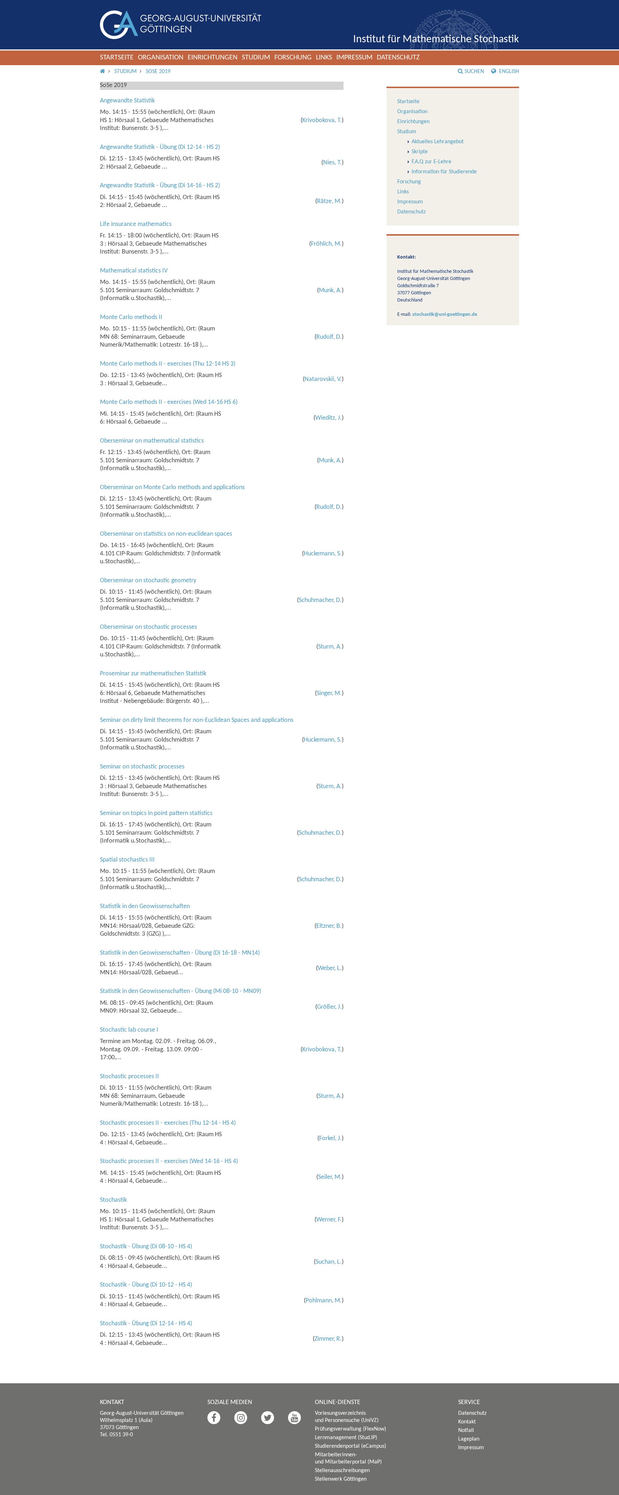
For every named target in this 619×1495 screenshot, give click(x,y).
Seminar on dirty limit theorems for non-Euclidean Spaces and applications (196, 720)
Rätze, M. (329, 201)
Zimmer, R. (328, 1339)
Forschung (293, 57)
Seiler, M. (330, 1177)
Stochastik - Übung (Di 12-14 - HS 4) (146, 1323)
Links (324, 57)
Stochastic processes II (129, 1076)
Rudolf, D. (329, 337)
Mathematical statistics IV (134, 270)
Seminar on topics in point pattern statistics (156, 813)
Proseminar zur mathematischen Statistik (153, 673)
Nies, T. (332, 162)
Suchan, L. (329, 1262)
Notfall (466, 1430)
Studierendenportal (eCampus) (350, 1446)
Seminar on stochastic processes (142, 766)
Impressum (354, 57)
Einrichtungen (212, 57)
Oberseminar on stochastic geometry (148, 580)
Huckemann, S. (323, 553)
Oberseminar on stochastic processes (148, 627)
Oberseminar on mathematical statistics (152, 441)
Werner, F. (329, 1219)
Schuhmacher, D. (320, 600)
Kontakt (467, 1422)
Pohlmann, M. (324, 1300)
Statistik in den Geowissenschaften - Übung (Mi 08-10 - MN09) (180, 991)
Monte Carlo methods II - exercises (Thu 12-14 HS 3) (167, 364)
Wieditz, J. (328, 418)
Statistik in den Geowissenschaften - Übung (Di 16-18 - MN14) (180, 953)
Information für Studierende (444, 172)
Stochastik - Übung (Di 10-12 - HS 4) (146, 1285)
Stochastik (113, 1200)
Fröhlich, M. (326, 244)
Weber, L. (330, 968)
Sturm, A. (330, 646)
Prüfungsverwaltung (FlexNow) (350, 1429)
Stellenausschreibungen (342, 1471)
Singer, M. (329, 693)
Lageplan (468, 1439)
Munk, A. (330, 290)
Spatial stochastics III (127, 860)
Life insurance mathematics (136, 224)
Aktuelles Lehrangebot (438, 142)
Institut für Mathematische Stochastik (436, 39)
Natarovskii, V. (323, 379)
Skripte (420, 152)
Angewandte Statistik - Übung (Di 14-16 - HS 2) (160, 185)
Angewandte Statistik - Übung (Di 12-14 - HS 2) (160, 147)
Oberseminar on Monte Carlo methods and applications (172, 487)
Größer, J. (329, 1007)
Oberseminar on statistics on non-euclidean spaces (166, 534)
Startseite (117, 57)
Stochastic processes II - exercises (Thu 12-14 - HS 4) (168, 1123)
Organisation (160, 57)
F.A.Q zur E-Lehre (431, 162)
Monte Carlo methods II (131, 317)
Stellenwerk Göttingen (340, 1479)
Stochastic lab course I (129, 1030)
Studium (256, 57)
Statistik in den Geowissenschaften (145, 906)
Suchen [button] (474, 71)
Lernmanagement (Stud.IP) (346, 1438)
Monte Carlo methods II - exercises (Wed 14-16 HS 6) (168, 402)
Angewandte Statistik (127, 100)
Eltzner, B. (329, 926)
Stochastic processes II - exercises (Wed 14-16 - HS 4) (169, 1161)
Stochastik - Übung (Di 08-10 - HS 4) (146, 1246)
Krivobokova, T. (322, 120)
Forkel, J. (330, 1138)
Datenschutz (398, 57)
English (508, 71)
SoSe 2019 (158, 71)
